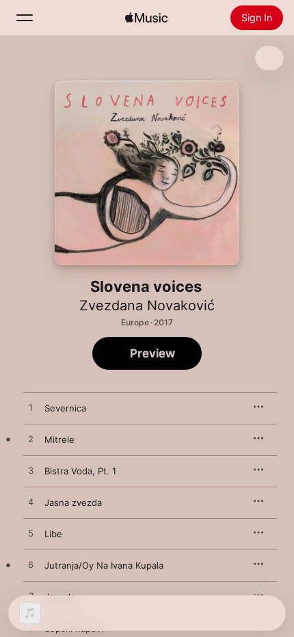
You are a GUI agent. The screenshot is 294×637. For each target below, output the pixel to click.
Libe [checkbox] (53, 533)
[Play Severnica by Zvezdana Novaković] (30, 408)
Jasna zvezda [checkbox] (73, 502)
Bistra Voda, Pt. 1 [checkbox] (80, 470)
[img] (146, 18)
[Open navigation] (25, 18)
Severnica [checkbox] (65, 408)
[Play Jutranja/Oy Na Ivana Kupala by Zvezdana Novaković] (30, 565)
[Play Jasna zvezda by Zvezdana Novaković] (30, 502)
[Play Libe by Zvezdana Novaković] (30, 534)
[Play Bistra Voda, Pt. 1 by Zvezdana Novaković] (30, 471)
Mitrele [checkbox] (59, 439)
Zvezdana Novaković (147, 305)
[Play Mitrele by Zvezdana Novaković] (30, 439)
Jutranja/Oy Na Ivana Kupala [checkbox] (103, 565)
